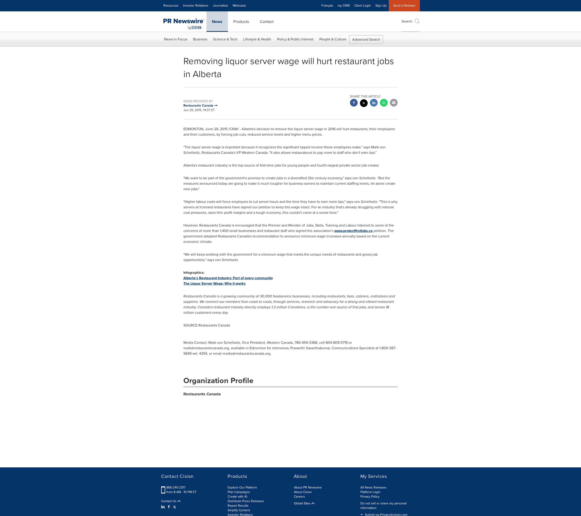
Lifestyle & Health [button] (257, 39)
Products (241, 22)
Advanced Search (366, 39)
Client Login (362, 5)
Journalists (220, 5)
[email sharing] (394, 103)
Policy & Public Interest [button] (295, 39)
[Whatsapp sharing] (384, 103)
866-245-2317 (175, 487)
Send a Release (404, 5)
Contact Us (169, 501)
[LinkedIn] (163, 507)
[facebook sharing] (354, 103)
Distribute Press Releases (246, 501)
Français (327, 5)
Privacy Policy (369, 496)
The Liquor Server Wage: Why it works (214, 283)
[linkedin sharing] (374, 103)
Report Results (238, 505)
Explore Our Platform (242, 487)
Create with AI (237, 496)
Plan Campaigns (239, 492)
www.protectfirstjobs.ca (353, 230)
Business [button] (200, 39)
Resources (171, 5)
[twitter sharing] (364, 103)
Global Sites (302, 503)
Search (406, 21)
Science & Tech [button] (225, 39)
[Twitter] (174, 507)
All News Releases (373, 487)
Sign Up (381, 5)
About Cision (303, 492)
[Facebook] (169, 507)
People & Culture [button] (332, 39)
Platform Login (370, 492)
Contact (266, 22)
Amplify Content (239, 510)
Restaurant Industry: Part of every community (228, 278)
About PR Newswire (308, 487)
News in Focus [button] (175, 39)
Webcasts (239, 5)
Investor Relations (195, 5)
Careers (299, 496)
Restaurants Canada (202, 394)
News (217, 22)
